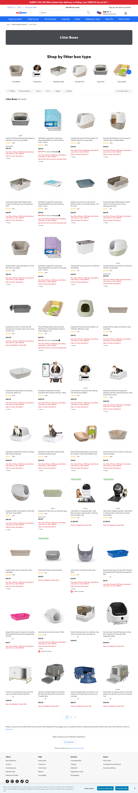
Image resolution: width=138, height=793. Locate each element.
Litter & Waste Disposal (19, 24)
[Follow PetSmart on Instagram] (12, 781)
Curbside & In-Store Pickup (112, 764)
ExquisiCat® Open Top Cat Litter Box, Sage (52, 511)
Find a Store (107, 761)
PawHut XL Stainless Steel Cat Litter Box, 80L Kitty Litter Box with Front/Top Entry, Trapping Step (51, 694)
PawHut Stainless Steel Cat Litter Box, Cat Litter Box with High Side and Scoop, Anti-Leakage (84, 694)
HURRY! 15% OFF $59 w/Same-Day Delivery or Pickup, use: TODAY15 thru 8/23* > (69, 2)
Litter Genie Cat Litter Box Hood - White (51, 632)
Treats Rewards (11, 768)
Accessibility (42, 775)
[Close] (134, 788)
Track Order (42, 768)
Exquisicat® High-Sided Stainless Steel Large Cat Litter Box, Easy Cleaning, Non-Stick (19, 204)
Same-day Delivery (109, 768)
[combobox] (65, 12)
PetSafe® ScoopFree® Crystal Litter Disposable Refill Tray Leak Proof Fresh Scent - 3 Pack (51, 140)
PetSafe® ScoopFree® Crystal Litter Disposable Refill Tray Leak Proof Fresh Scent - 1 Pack (51, 204)
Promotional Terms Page (76, 748)
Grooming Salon (76, 761)
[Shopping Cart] (128, 13)
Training (73, 764)
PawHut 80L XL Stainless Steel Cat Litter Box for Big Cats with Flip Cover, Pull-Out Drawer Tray (117, 694)
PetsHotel (74, 768)
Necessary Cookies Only (105, 788)
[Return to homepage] (21, 12)
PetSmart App (10, 772)
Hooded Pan (79, 82)
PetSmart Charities (12, 775)
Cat (8, 24)
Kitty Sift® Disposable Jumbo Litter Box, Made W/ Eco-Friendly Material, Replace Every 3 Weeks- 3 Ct (51, 329)
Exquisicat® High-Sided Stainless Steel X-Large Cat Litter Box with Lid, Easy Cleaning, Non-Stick (116, 204)
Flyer (19, 7)
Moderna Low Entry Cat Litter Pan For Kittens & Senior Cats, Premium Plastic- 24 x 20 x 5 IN (85, 204)
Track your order (31, 7)
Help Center (42, 761)
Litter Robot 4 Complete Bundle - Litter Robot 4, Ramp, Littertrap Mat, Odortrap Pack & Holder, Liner (84, 513)
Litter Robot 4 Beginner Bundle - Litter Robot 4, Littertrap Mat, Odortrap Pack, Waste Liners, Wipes (117, 513)
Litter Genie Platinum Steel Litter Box (50, 570)
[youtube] (27, 781)
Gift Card (10, 7)
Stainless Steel (58, 82)
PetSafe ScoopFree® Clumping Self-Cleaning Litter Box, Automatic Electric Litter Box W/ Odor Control (117, 393)
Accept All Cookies (121, 788)
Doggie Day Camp (77, 772)
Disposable (122, 82)
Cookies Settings (89, 788)
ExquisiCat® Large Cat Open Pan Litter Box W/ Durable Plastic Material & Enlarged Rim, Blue (117, 572)
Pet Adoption (75, 775)
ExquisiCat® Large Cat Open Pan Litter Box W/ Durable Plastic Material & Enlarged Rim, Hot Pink (20, 634)
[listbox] (69, 72)
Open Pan (100, 82)
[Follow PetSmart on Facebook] (7, 781)
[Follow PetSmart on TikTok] (22, 781)
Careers (8, 764)
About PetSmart (11, 761)
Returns (40, 772)
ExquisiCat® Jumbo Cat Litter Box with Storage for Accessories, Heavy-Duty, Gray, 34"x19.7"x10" (20, 329)
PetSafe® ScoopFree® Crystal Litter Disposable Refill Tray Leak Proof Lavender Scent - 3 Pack (52, 268)
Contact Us (42, 764)
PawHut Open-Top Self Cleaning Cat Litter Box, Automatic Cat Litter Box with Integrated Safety (117, 634)
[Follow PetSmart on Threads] (17, 781)
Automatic (37, 82)
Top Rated (16, 82)
